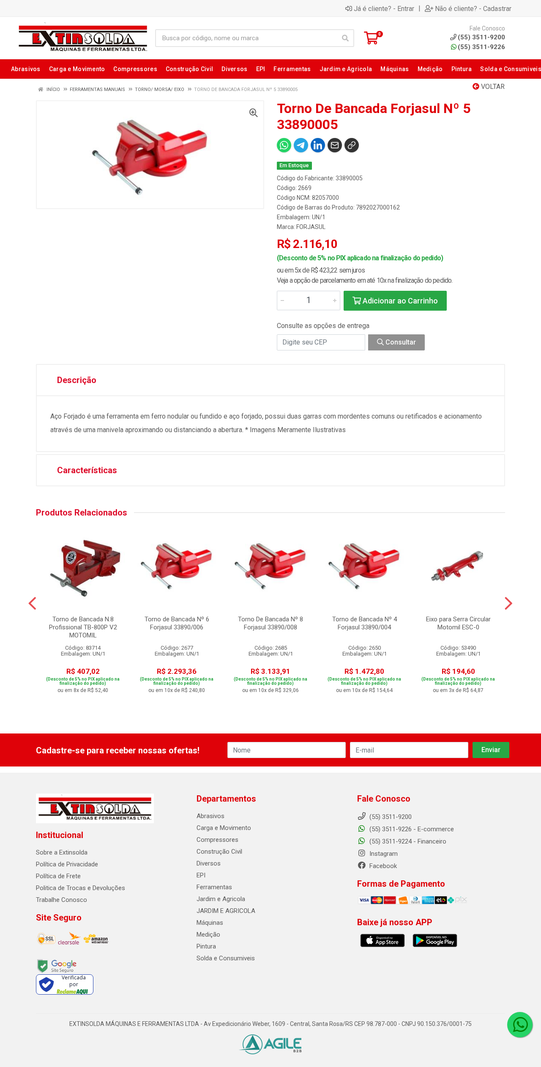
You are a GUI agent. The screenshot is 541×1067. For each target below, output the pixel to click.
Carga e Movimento (224, 828)
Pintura (206, 946)
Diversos (209, 863)
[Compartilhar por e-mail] (335, 145)
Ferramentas (214, 887)
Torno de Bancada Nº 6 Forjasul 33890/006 (177, 623)
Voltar (492, 87)
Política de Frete (58, 876)
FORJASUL (310, 226)
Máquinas (210, 922)
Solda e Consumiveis (226, 958)
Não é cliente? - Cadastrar (473, 8)
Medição (208, 934)
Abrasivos (210, 816)
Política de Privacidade (67, 864)
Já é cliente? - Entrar (384, 8)
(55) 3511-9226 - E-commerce (411, 829)
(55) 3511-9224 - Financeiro (407, 841)
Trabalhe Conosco (61, 900)
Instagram (383, 853)
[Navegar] (32, 603)
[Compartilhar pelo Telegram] (301, 145)
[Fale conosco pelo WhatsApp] (520, 1024)
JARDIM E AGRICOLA (226, 911)
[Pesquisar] (345, 38)
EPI (201, 875)
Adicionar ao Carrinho (399, 300)
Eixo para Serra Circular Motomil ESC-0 (458, 623)
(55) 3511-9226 (481, 47)
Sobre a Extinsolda (61, 852)
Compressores (217, 840)
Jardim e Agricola (221, 899)
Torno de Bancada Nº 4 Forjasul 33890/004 (364, 623)
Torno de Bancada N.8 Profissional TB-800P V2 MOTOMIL (83, 627)
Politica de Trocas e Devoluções (80, 888)
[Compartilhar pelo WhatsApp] (284, 145)
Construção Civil (219, 851)
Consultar (400, 342)
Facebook (382, 866)
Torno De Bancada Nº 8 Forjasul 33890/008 (270, 623)
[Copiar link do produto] (351, 145)
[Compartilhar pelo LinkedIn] (318, 145)
